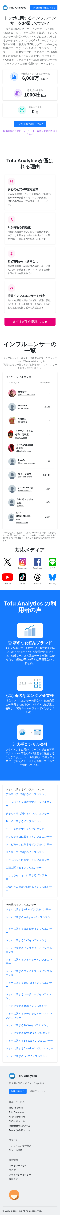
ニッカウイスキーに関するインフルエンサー (29, 877)
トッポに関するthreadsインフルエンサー (29, 1033)
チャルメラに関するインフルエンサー (27, 813)
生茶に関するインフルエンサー (24, 867)
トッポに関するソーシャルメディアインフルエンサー (29, 1015)
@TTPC (20, 506)
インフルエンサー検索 (20, 1145)
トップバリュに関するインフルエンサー (29, 860)
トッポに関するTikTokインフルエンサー (29, 1025)
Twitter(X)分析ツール (19, 1130)
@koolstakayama (23, 451)
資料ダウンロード (37, 1091)
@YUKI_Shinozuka (26, 395)
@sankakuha (22, 522)
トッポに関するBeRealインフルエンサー (29, 1040)
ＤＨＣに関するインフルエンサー (25, 821)
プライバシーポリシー (20, 1174)
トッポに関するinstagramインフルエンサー (29, 919)
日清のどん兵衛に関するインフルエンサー (29, 889)
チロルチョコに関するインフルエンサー (29, 836)
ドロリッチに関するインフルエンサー (27, 852)
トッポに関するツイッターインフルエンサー (29, 961)
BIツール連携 (15, 1150)
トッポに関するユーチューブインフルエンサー (29, 996)
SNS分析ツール (17, 1121)
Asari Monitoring (17, 1116)
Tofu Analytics (16, 1107)
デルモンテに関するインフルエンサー (27, 794)
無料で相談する (17, 1091)
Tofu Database (16, 1112)
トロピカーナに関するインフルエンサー (29, 844)
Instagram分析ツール (19, 1125)
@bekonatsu (23, 408)
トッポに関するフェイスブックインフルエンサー (29, 973)
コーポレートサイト (19, 1165)
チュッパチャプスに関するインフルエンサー (29, 804)
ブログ (12, 1170)
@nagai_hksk (21, 437)
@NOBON (22, 422)
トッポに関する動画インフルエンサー (27, 1006)
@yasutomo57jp (25, 490)
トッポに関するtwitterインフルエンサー (28, 909)
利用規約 (13, 1179)
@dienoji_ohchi (25, 477)
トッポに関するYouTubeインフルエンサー (29, 984)
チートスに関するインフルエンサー (26, 829)
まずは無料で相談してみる (43, 8)
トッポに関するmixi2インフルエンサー (28, 1056)
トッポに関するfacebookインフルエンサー (29, 930)
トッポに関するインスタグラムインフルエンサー (29, 950)
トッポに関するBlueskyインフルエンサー (29, 1048)
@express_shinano (26, 463)
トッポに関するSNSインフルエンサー (28, 940)
